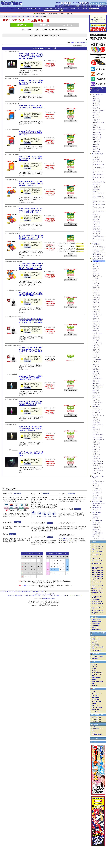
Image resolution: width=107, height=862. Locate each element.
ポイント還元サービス (34, 595)
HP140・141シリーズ (98, 424)
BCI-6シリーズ (96, 217)
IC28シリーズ (96, 287)
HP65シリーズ (96, 446)
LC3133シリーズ (97, 134)
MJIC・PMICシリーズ (98, 385)
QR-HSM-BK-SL (16, 78)
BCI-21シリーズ (96, 189)
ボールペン (94, 664)
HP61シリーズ (96, 441)
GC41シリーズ (96, 529)
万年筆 (93, 670)
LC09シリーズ (96, 100)
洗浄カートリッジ (97, 505)
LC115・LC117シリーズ (98, 110)
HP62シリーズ (96, 442)
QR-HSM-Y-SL (15, 154)
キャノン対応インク (97, 154)
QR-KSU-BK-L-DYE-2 (17, 317)
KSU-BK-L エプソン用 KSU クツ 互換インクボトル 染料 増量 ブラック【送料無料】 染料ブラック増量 (31, 294)
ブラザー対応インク (97, 94)
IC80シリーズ (96, 337)
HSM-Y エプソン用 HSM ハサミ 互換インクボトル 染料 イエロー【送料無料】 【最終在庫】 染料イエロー (30, 428)
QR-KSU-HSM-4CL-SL (17, 261)
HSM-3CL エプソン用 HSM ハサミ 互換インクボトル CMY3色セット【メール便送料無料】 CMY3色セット (31, 183)
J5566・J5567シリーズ (98, 249)
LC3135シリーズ (97, 136)
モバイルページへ (76, 595)
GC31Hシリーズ (96, 527)
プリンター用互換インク (33, 8)
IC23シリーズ (96, 285)
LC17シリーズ (96, 117)
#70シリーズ (96, 495)
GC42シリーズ (96, 534)
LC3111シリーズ (97, 127)
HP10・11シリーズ (97, 409)
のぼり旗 (84, 8)
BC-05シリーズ (96, 157)
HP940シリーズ (96, 465)
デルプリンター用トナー (97, 558)
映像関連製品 (95, 658)
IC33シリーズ (96, 294)
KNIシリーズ (96, 380)
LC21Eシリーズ (96, 125)
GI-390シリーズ (96, 228)
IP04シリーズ (96, 364)
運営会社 (25, 595)
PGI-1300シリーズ (97, 229)
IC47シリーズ (96, 304)
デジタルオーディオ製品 (97, 656)
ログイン (93, 19)
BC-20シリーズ (96, 159)
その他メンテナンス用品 (99, 503)
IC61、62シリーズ (97, 314)
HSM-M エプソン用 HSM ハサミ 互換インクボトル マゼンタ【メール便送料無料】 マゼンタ (31, 132)
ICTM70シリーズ (97, 359)
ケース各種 (94, 641)
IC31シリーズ (96, 290)
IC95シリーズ (96, 354)
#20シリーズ (96, 485)
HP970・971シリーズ (98, 470)
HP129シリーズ (96, 414)
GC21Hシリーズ (96, 524)
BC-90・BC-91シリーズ (98, 181)
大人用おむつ (20, 8)
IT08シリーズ (96, 371)
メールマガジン (63, 538)
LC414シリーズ (96, 142)
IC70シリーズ (96, 325)
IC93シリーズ (96, 352)
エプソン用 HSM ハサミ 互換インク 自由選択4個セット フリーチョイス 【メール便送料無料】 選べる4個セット (31, 237)
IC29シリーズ (96, 289)
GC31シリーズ (96, 526)
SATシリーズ (96, 394)
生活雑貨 (94, 703)
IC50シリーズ (96, 306)
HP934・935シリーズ (98, 463)
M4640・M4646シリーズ (99, 253)
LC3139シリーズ (97, 137)
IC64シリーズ (96, 316)
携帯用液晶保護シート (97, 629)
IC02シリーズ (96, 271)
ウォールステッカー (96, 711)
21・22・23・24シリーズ (99, 246)
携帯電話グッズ (96, 617)
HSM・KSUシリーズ (98, 261)
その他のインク (96, 507)
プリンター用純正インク (49, 8)
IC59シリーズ (96, 313)
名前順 (77, 42)
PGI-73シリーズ (96, 235)
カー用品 (94, 691)
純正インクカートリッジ (97, 714)
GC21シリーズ (96, 522)
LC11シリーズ (96, 103)
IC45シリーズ (96, 301)
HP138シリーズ (96, 422)
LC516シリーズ (96, 151)
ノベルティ (94, 742)
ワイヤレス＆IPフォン (97, 650)
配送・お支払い (18, 595)
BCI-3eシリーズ (96, 214)
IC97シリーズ (96, 357)
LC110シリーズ (96, 105)
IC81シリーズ (96, 338)
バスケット (47, 594)
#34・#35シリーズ (97, 490)
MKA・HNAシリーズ (98, 387)
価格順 (72, 42)
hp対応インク (96, 406)
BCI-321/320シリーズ (98, 196)
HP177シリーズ (96, 429)
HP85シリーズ (96, 454)
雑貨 (93, 688)
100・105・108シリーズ (98, 481)
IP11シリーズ (96, 368)
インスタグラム (66, 540)
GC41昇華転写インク (98, 533)
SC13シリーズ (96, 395)
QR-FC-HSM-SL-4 (16, 233)
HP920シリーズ (96, 460)
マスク (13, 8)
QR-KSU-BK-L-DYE (16, 290)
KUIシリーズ (96, 381)
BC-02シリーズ (96, 156)
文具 (79, 8)
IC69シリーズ (96, 323)
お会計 (52, 594)
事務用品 (94, 679)
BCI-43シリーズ (96, 216)
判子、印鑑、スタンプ (97, 672)
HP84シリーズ (96, 453)
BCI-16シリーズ (96, 186)
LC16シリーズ (96, 115)
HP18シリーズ (96, 432)
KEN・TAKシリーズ (97, 378)
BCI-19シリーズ (96, 187)
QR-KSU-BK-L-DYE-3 (17, 345)
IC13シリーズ (96, 280)
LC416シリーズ (96, 144)
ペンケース (94, 666)
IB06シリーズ (96, 264)
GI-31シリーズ (96, 223)
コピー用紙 (95, 514)
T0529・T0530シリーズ (98, 256)
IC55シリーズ (96, 309)
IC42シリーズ (96, 299)
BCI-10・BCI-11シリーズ (99, 182)
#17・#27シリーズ (97, 483)
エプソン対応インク (97, 259)
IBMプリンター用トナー (97, 574)
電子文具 (94, 668)
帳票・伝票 (95, 518)
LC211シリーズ (96, 119)
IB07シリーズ (96, 266)
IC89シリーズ (96, 345)
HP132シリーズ (96, 419)
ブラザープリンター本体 (97, 546)
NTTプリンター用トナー (97, 590)
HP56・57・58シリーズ (98, 439)
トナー (60, 8)
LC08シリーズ (96, 98)
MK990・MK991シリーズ (99, 254)
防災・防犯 (94, 695)
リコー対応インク (97, 520)
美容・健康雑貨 (95, 697)
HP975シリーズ (96, 472)
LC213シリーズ (96, 120)
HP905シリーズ (96, 458)
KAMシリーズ (96, 376)
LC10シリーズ (96, 102)
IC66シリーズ (96, 320)
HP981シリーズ (96, 473)
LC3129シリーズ (97, 132)
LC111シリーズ (96, 107)
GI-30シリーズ (96, 221)
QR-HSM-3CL (15, 51)
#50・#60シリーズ (97, 493)
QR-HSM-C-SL (15, 103)
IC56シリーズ (96, 311)
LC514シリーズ (96, 149)
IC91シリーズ (96, 349)
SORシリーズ (96, 399)
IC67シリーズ (96, 321)
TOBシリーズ (96, 400)
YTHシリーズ (96, 404)
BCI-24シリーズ (96, 191)
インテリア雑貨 (95, 699)
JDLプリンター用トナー (97, 576)
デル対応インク (96, 244)
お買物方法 (11, 595)
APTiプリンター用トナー (98, 544)
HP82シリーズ (96, 451)
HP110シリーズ (96, 410)
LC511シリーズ (96, 148)
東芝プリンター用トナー (97, 610)
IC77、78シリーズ (97, 333)
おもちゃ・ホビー (96, 709)
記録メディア (95, 627)
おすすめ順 (82, 42)
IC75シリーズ (96, 330)
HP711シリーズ (96, 449)
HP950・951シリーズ (98, 467)
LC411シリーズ (96, 139)
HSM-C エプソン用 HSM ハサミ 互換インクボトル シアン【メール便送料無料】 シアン (32, 107)
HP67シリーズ (96, 448)
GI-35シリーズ (96, 224)
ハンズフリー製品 (96, 623)
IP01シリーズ (96, 361)
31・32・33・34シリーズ (99, 248)
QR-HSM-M (15, 399)
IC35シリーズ (96, 297)
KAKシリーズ (96, 375)
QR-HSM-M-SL (15, 129)
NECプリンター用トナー (97, 588)
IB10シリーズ (96, 270)
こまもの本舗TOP (39, 594)
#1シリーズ (95, 480)
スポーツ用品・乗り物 (97, 707)
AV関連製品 (96, 653)
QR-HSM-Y (14, 424)
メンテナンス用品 (97, 501)
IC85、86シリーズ (97, 344)
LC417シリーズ (96, 146)
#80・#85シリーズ (97, 497)
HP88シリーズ (96, 456)
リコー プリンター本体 (98, 538)
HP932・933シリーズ (98, 461)
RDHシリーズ (96, 392)
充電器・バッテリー (96, 619)
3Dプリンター (95, 637)
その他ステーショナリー (97, 681)
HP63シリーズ (96, 444)
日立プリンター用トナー (97, 570)
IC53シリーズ (96, 308)
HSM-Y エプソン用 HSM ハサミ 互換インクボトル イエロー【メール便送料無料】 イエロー (30, 158)
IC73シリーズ (96, 326)
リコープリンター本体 (97, 601)
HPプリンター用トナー (97, 572)
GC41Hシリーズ (96, 531)
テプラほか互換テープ (70, 8)
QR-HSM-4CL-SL (16, 206)
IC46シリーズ (96, 302)
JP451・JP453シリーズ (98, 251)
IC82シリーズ (96, 340)
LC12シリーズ (96, 112)
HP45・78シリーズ (97, 437)
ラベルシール (96, 516)
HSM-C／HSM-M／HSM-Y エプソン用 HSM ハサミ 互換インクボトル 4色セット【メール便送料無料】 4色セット (30, 210)
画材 (93, 683)
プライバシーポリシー (65, 595)
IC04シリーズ (96, 275)
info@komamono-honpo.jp (48, 598)
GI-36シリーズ (96, 226)
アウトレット (94, 738)
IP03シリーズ (96, 363)
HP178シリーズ (96, 431)
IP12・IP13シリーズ (97, 369)
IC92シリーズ (96, 350)
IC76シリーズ (96, 332)
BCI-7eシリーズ (96, 219)
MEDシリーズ (96, 383)
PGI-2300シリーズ (97, 231)
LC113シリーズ (96, 108)
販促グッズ (94, 705)
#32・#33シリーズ (97, 488)
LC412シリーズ (96, 141)
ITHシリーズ (96, 373)
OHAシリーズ (96, 390)
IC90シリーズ (96, 347)
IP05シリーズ (96, 366)
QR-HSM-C (14, 374)
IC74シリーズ (96, 328)
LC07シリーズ (96, 96)
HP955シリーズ (96, 468)
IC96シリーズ (96, 356)
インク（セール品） (97, 510)
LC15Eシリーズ (96, 114)
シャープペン (95, 685)
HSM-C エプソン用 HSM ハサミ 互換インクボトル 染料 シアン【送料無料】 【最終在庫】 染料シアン (30, 377)
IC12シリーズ (96, 278)
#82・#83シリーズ (97, 499)
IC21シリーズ (96, 282)
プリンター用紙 (96, 512)
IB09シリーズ (96, 268)
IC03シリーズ (96, 273)
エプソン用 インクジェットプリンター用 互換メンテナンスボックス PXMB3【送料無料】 (31, 453)
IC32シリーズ (96, 292)
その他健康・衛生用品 (97, 734)
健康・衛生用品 (95, 724)
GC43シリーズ (96, 536)
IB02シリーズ (96, 263)
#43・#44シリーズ (97, 492)
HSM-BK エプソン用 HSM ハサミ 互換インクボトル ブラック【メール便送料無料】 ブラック (31, 82)
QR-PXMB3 (14, 450)
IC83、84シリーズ (97, 342)
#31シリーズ (96, 487)
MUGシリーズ (96, 388)
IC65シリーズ (96, 318)
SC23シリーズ (96, 397)
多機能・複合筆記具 (96, 677)
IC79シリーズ (96, 335)
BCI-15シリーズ (96, 184)
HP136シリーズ (96, 420)
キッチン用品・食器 (96, 701)
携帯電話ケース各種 (96, 621)
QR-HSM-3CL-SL (16, 179)
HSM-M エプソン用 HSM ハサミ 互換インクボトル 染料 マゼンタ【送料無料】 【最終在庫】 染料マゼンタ (31, 403)
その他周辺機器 (95, 625)
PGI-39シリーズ (96, 233)
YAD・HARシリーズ (98, 402)
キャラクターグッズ (96, 693)
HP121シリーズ (96, 412)
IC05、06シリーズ (97, 276)
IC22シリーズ (96, 283)
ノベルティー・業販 (54, 595)
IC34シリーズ (96, 295)
